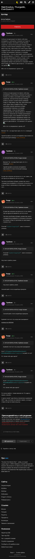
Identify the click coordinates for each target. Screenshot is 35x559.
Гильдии (3, 512)
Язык (12, 552)
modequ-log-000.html (7, 322)
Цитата (9, 75)
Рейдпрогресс (5, 500)
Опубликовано (14, 35)
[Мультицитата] (2, 75)
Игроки (3, 509)
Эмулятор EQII (5, 532)
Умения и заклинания (7, 523)
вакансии (13, 469)
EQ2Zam (3, 491)
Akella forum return (7, 547)
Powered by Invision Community (17, 556)
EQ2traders (4, 494)
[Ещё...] (32, 34)
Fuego (8, 82)
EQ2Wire (4, 488)
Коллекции (4, 520)
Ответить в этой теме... (12, 431)
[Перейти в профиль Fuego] (3, 83)
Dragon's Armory (6, 497)
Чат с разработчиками (8, 538)
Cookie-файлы (20, 552)
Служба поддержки (7, 541)
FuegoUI (12, 21)
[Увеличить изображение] (9, 65)
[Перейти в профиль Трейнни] (3, 34)
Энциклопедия (5, 485)
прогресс (4, 469)
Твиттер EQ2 (5, 535)
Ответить (17, 27)
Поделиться (9, 441)
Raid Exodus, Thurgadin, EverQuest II (13, 8)
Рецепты (4, 515)
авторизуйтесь (25, 419)
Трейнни (7, 19)
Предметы (4, 517)
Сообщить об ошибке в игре (10, 544)
